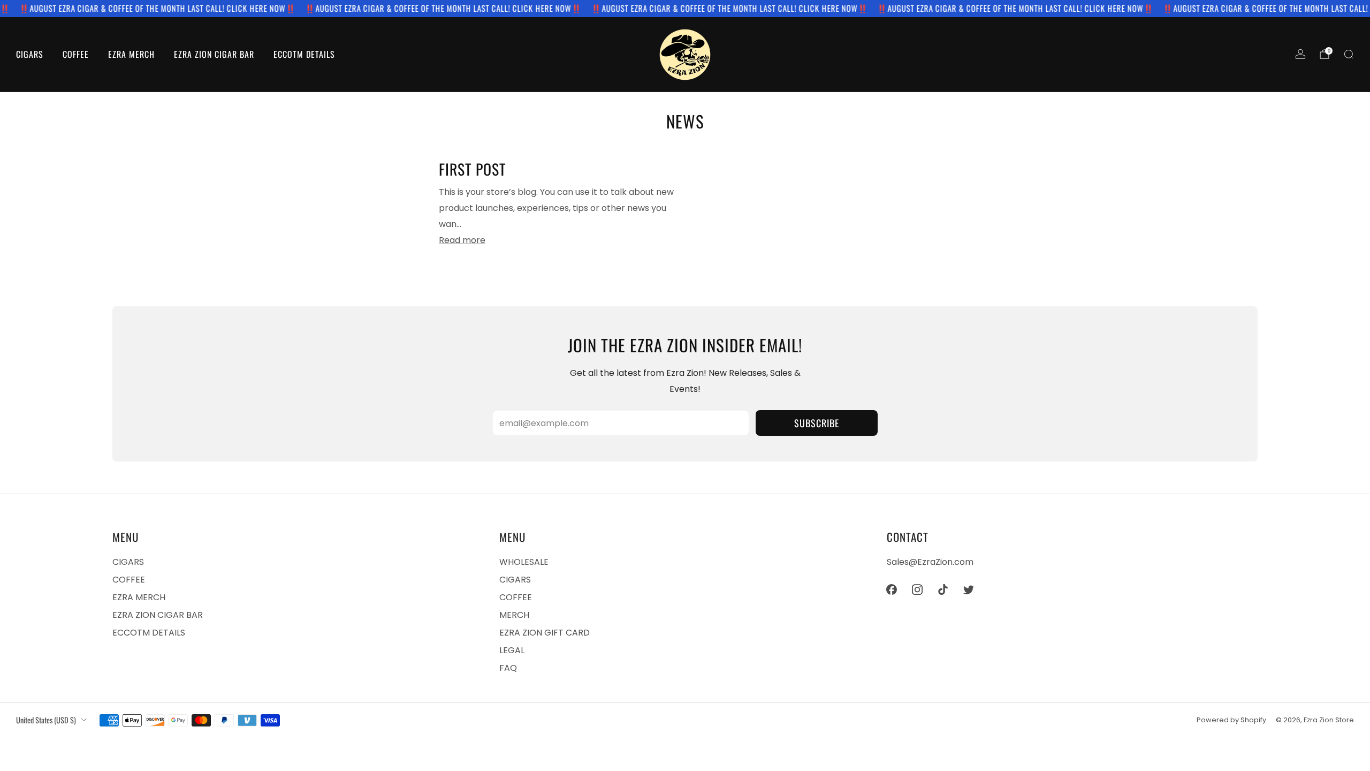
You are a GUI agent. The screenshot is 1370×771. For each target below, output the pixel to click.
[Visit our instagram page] (917, 589)
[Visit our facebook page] (891, 589)
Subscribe (816, 423)
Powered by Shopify (1231, 719)
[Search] (1348, 54)
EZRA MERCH (131, 54)
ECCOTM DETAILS (304, 54)
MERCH (514, 615)
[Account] (1300, 54)
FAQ (508, 668)
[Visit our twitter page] (968, 589)
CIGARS (29, 54)
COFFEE (76, 54)
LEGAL (511, 650)
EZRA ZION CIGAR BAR (214, 54)
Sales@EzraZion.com (930, 562)
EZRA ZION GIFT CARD (544, 632)
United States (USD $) (46, 719)
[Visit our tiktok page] (943, 589)
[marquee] (685, 8)
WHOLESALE (524, 562)
